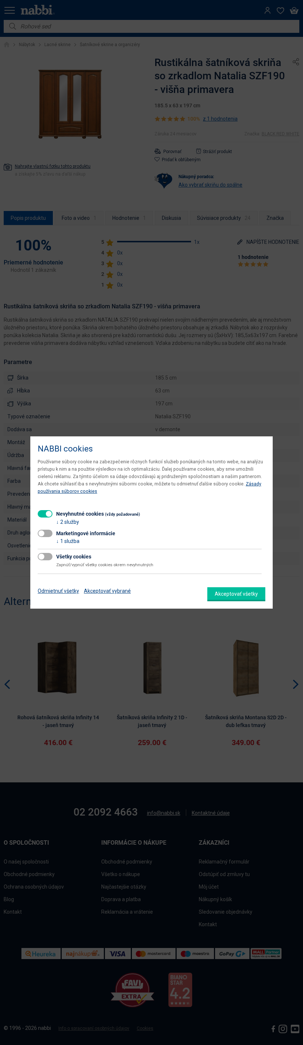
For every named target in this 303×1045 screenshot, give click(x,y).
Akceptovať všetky (236, 594)
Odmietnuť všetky (58, 591)
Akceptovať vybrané (107, 591)
